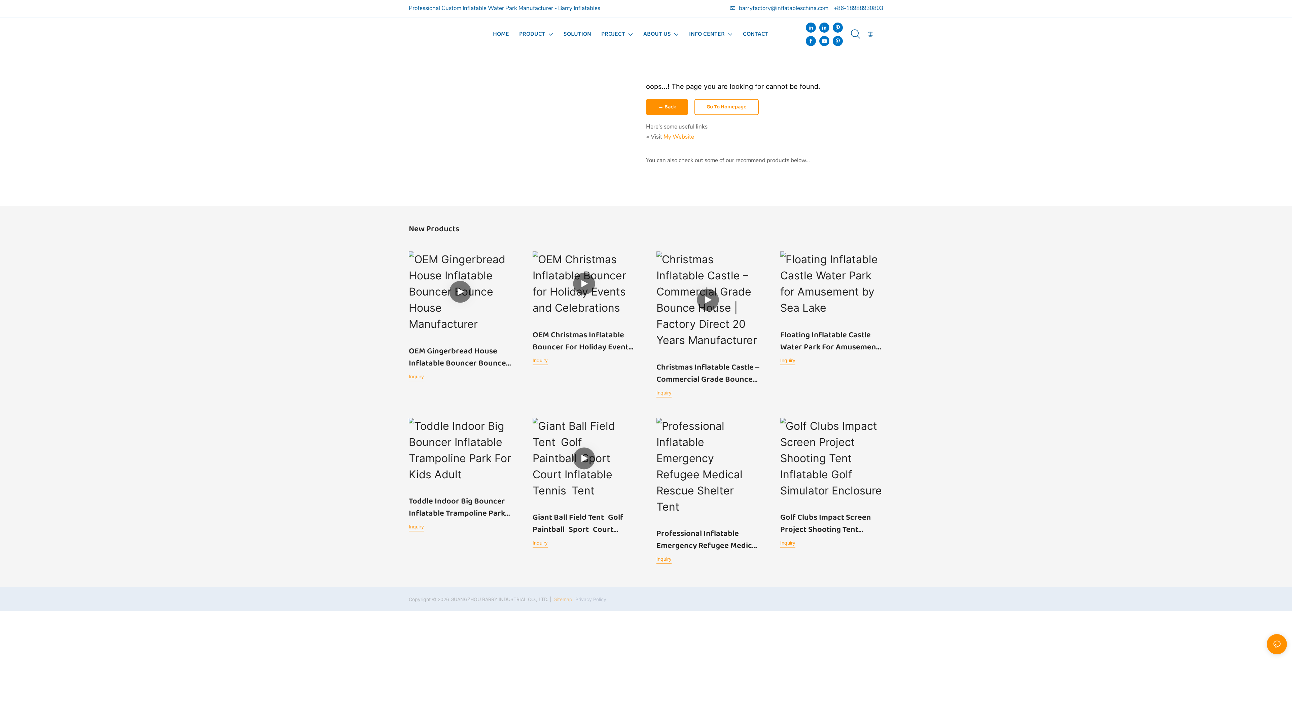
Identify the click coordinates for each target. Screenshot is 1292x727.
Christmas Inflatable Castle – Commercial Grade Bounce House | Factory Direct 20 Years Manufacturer (707, 373)
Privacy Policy (590, 599)
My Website (678, 137)
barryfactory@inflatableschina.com (783, 8)
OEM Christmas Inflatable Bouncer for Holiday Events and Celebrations (582, 341)
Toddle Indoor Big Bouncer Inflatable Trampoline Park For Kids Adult (457, 507)
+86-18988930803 (858, 8)
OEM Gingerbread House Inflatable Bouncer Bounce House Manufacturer (457, 357)
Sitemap (562, 599)
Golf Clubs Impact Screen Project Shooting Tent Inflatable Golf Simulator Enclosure (825, 524)
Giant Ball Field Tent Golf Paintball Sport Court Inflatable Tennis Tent (580, 524)
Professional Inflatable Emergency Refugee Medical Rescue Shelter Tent (707, 540)
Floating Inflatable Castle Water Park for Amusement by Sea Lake (829, 341)
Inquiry (416, 376)
